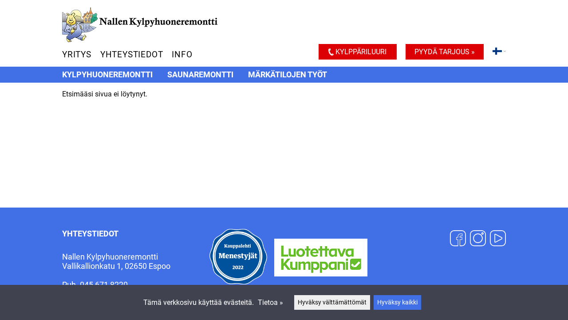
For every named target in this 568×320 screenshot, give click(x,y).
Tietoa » (270, 302)
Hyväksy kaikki (397, 302)
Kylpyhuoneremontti (107, 74)
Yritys (76, 54)
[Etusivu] (139, 40)
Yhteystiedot (131, 54)
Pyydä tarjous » (444, 52)
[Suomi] (499, 52)
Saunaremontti (200, 74)
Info (182, 54)
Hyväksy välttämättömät (332, 302)
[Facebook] (458, 239)
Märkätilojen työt (287, 74)
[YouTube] (498, 239)
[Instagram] (478, 239)
